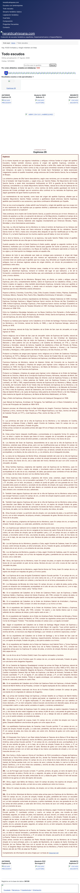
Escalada (7, 890)
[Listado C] (11, 73)
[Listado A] (6, 73)
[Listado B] (9, 73)
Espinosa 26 (11, 88)
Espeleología (26, 890)
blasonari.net (54, 853)
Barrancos (16, 890)
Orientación (37, 890)
